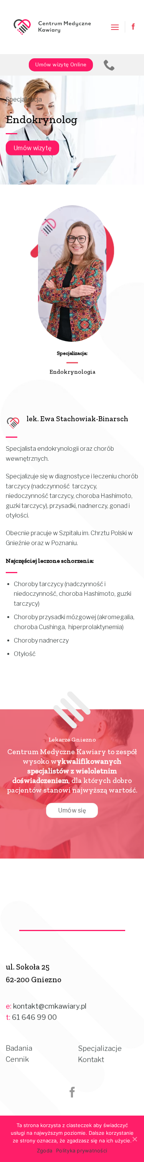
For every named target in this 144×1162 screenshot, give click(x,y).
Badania (19, 1048)
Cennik (17, 1059)
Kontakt (91, 1059)
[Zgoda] (134, 1139)
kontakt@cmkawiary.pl (49, 1006)
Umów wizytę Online (60, 64)
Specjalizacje (100, 1048)
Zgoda (44, 1150)
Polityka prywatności (81, 1150)
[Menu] (114, 27)
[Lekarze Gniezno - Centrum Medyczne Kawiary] (52, 27)
